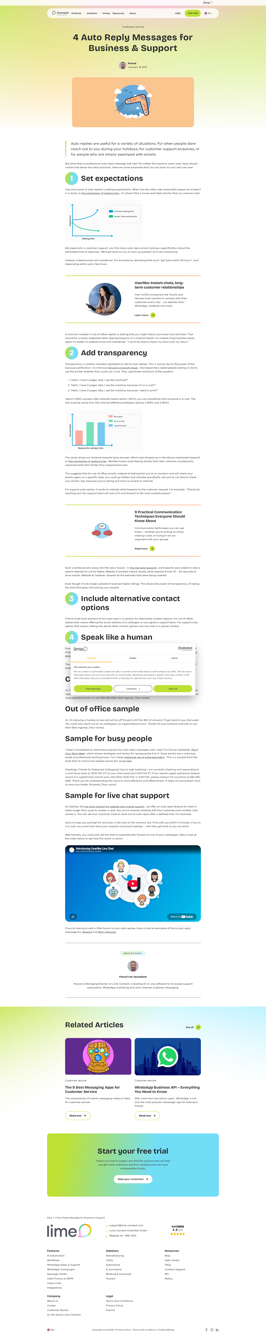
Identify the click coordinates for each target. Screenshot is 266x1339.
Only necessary (93, 689)
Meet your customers (131, 1179)
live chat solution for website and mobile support (114, 806)
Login (178, 13)
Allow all (173, 689)
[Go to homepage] (60, 13)
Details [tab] (133, 658)
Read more (141, 548)
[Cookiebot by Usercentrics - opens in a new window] (180, 649)
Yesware (87, 932)
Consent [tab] (91, 658)
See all (190, 1027)
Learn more (141, 315)
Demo (133, 13)
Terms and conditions (144, 1329)
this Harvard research (143, 567)
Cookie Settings (166, 1329)
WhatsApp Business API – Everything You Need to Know (167, 1089)
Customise (131, 689)
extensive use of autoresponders (144, 757)
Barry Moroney (107, 932)
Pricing (106, 13)
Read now (80, 1117)
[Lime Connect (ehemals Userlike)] (191, 1230)
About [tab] (175, 658)
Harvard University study (123, 367)
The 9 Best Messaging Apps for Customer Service (92, 1089)
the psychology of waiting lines (100, 193)
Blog (49, 1217)
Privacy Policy (123, 1329)
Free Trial (193, 13)
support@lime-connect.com (126, 1225)
